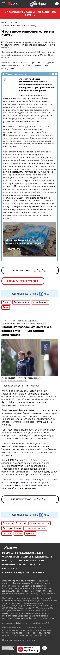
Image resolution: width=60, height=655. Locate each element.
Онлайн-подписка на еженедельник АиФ (27, 557)
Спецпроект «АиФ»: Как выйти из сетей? (30, 13)
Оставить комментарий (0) (23, 281)
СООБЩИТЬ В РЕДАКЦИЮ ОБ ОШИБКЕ (23, 572)
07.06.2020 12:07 (9, 22)
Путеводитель (32, 564)
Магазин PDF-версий (31, 560)
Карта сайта (9, 568)
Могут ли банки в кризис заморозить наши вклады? (23, 242)
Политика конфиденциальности (19, 640)
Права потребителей (25, 52)
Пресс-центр (9, 560)
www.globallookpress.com (14, 380)
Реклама (7, 553)
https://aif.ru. (40, 635)
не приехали (27, 482)
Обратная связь (11, 564)
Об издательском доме (29, 553)
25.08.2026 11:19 (8, 320)
